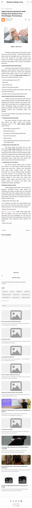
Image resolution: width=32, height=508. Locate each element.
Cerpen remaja (25, 297)
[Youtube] (21, 501)
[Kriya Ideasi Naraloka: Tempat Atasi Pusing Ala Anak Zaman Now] (16, 464)
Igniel (18, 505)
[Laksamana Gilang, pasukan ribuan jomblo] (16, 390)
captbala (26, 291)
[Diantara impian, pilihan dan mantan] (16, 372)
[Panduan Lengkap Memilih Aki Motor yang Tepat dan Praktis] (16, 483)
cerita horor (15, 294)
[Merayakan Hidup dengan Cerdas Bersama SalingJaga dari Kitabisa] (16, 408)
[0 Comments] (25, 19)
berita (11, 291)
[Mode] (28, 2)
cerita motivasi (25, 294)
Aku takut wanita (5, 339)
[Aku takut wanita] (16, 337)
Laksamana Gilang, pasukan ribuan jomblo (12, 392)
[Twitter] (13, 501)
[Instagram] (18, 501)
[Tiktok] (16, 501)
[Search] (30, 2)
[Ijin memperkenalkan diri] (16, 355)
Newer (27, 230)
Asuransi (4, 291)
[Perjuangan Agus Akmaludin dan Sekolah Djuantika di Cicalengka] (16, 445)
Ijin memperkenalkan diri (7, 357)
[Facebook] (10, 501)
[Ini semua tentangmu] (16, 427)
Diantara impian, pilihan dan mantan (10, 374)
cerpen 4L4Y (15, 297)
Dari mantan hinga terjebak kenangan (11, 321)
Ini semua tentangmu (6, 429)
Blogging (19, 291)
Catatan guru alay (6, 294)
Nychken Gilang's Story (15, 2)
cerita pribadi (5, 297)
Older (4, 230)
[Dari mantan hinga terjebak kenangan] (16, 319)
